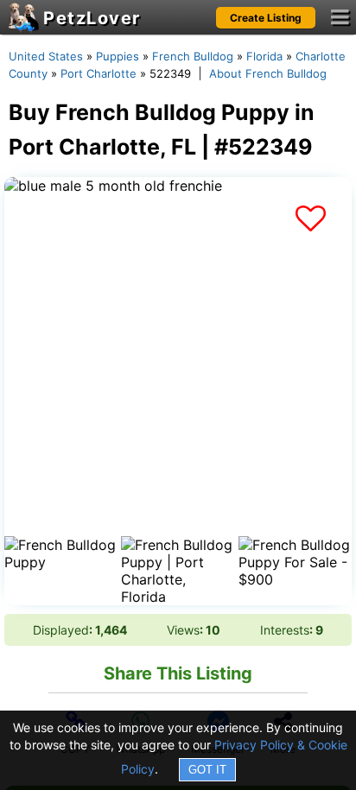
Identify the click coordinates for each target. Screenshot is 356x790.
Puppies (117, 56)
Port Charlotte (98, 73)
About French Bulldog (268, 73)
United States (46, 56)
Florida (264, 56)
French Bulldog (192, 56)
